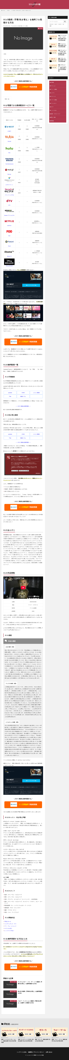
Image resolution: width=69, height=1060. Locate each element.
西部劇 (52, 120)
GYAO (23, 392)
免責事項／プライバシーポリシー (36, 1052)
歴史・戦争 (53, 117)
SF (63, 24)
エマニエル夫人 (8, 928)
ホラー (56, 24)
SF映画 (8, 10)
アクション (51, 24)
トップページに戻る (21, 1052)
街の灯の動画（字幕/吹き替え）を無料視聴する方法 (30, 992)
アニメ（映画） (54, 89)
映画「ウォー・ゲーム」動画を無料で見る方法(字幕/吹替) (59, 1040)
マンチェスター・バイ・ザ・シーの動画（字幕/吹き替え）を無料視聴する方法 (30, 982)
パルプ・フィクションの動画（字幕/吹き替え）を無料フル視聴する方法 (29, 1001)
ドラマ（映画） (25, 25)
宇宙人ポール (8, 921)
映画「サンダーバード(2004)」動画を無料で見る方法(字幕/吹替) (62, 52)
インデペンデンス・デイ (10, 923)
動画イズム (23, 396)
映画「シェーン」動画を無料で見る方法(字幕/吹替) (62, 45)
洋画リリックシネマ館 (38, 1055)
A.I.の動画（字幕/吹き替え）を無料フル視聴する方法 (21, 10)
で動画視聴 (27, 87)
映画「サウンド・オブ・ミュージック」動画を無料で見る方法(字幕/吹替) (62, 68)
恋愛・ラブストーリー (55, 113)
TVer (10, 396)
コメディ (60, 24)
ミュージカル (54, 110)
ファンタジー (54, 103)
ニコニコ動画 (36, 392)
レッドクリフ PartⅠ (9, 930)
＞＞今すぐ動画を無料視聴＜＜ (23, 406)
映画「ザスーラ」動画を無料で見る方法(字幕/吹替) (62, 60)
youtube (10, 392)
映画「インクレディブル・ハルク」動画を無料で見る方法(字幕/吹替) (62, 38)
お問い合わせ (49, 1052)
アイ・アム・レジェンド (10, 926)
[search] (65, 21)
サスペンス (53, 96)
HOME (3, 10)
